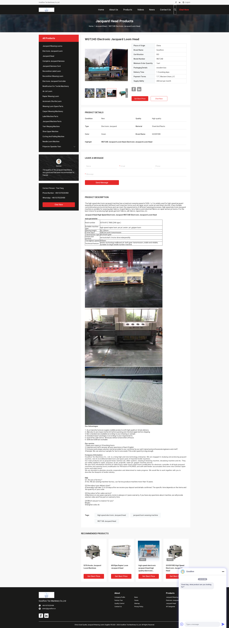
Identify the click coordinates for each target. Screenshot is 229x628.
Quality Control (119, 603)
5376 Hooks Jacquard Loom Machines (92, 566)
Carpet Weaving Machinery (53, 111)
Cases (136, 600)
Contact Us (118, 606)
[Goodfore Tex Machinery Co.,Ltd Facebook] (176, 2)
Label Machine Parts (50, 116)
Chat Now (59, 204)
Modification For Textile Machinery (56, 86)
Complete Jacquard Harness (54, 61)
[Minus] (223, 571)
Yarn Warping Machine (51, 126)
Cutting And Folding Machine (53, 136)
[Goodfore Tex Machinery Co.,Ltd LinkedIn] (180, 2)
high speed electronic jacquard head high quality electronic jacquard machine (147, 568)
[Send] (223, 624)
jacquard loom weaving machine (145, 515)
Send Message (102, 182)
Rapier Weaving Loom (51, 96)
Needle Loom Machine (51, 141)
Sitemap (137, 603)
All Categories (170, 606)
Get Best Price (140, 99)
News (136, 597)
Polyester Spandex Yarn (52, 146)
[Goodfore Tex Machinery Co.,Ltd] (46, 10)
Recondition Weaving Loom (53, 76)
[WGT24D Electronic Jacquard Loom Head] (106, 65)
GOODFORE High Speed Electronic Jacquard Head (175, 568)
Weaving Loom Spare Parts (53, 106)
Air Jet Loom (47, 91)
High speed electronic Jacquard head (111, 515)
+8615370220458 (61, 193)
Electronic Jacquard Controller (54, 81)
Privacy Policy (138, 606)
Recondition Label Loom (52, 71)
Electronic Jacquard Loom (53, 51)
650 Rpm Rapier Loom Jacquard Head (119, 566)
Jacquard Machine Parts (52, 121)
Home (91, 26)
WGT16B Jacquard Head (106, 521)
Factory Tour (118, 600)
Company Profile (119, 597)
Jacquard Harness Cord (52, 66)
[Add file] (181, 624)
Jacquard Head (101, 26)
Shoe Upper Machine (50, 131)
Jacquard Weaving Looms (52, 46)
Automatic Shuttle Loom (52, 101)
